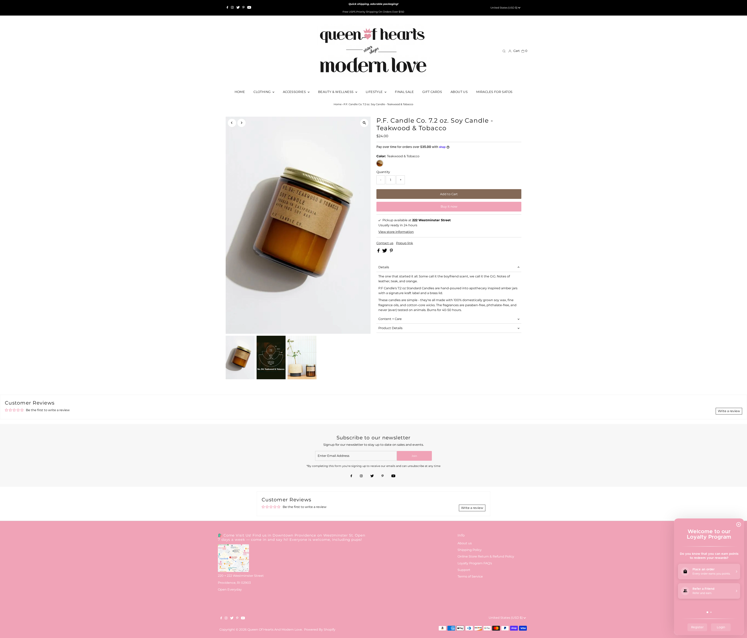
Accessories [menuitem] (295, 92)
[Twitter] (238, 7)
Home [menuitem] (240, 92)
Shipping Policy (470, 550)
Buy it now (449, 206)
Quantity (383, 172)
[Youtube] (249, 7)
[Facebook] (227, 7)
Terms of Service (470, 576)
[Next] (241, 122)
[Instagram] (232, 7)
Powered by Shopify (319, 629)
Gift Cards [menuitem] (432, 92)
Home (338, 104)
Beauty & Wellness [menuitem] (336, 92)
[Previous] (232, 122)
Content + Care (390, 319)
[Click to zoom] (364, 123)
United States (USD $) (504, 7)
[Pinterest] (243, 7)
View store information (396, 232)
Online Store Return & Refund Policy (486, 556)
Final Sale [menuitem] (404, 92)
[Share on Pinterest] (391, 251)
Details (383, 267)
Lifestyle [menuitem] (375, 92)
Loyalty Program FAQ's (475, 563)
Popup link (404, 243)
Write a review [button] (729, 411)
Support (464, 570)
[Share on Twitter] (385, 251)
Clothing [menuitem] (262, 92)
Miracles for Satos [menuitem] (494, 92)
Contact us (384, 243)
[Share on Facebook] (378, 251)
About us (465, 543)
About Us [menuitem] (459, 92)
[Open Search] (504, 51)
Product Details (390, 328)
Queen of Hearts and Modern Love (274, 629)
